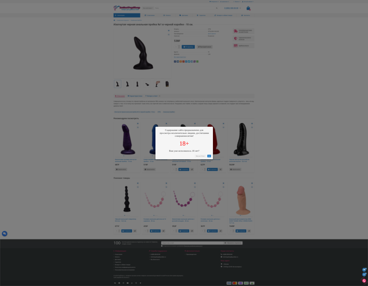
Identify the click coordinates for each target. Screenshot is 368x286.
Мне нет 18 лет (200, 156)
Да (209, 156)
